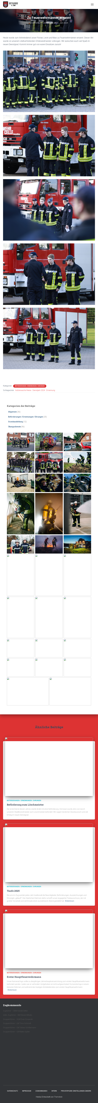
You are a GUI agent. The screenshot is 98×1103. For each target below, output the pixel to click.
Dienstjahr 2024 (39, 390)
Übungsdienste (14, 427)
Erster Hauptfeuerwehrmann (24, 976)
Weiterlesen (69, 901)
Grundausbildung (15, 422)
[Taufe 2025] (49, 853)
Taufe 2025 (13, 890)
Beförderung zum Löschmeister (25, 804)
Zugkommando (41, 1091)
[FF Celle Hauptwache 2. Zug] (11, 4)
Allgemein (12, 412)
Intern (54, 1091)
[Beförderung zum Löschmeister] (49, 767)
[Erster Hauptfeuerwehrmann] (49, 939)
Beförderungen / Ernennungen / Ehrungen (30, 386)
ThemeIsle (58, 1097)
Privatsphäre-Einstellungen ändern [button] (76, 1091)
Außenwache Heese (23, 390)
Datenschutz (12, 1091)
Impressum (26, 1091)
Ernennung (50, 390)
